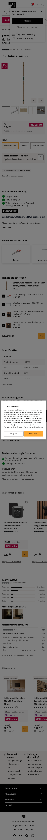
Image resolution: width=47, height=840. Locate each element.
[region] (23, 420)
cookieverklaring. (37, 427)
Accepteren (33, 433)
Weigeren (13, 433)
